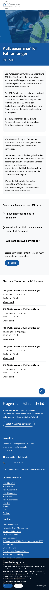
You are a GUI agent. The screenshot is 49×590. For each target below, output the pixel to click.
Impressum (15, 469)
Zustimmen (7, 586)
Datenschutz (26, 469)
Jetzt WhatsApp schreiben (18, 423)
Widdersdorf (8, 302)
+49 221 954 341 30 (14, 462)
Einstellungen (41, 585)
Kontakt (12, 262)
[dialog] (24, 574)
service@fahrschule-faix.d (16, 456)
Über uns (6, 469)
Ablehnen (18, 586)
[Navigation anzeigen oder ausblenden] (43, 5)
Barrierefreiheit (39, 469)
